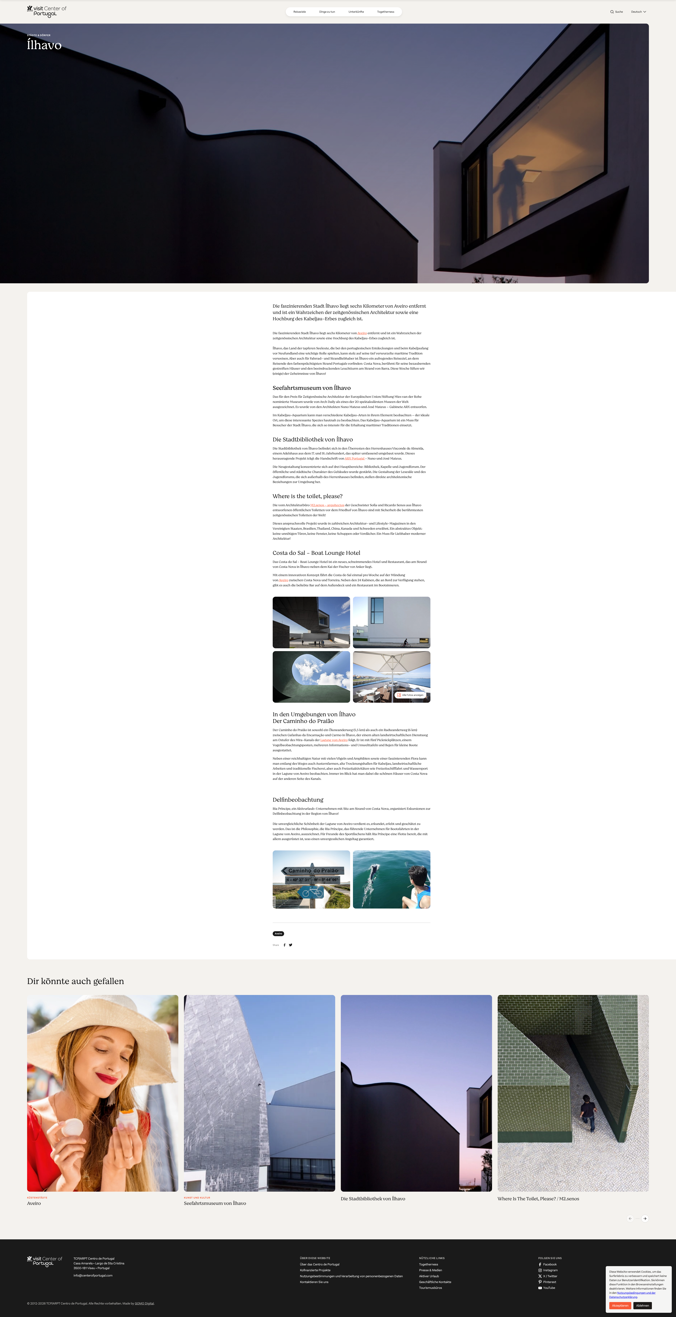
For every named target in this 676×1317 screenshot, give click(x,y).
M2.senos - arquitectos (327, 505)
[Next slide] (645, 1218)
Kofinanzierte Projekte (315, 1270)
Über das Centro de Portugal (319, 1264)
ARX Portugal (355, 458)
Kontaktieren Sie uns (314, 1282)
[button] (638, 11)
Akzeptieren (620, 1305)
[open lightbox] (311, 622)
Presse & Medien (430, 1270)
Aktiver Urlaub (429, 1276)
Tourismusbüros (430, 1288)
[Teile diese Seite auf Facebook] (285, 945)
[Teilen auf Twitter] (290, 945)
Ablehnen (642, 1305)
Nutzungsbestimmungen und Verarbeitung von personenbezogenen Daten (351, 1276)
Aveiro (362, 333)
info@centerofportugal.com (93, 1275)
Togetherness (428, 1264)
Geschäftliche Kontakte (435, 1282)
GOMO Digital (144, 1303)
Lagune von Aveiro (334, 740)
